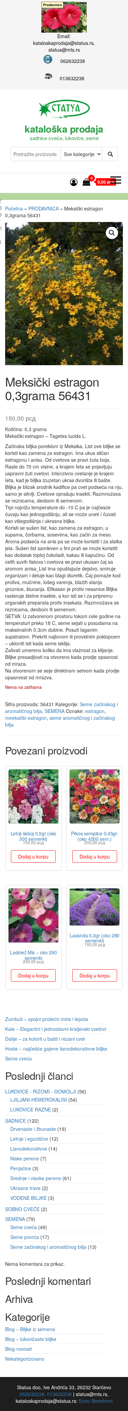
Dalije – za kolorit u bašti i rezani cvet (45, 1038)
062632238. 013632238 (46, 1394)
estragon (94, 711)
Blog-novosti (18, 1348)
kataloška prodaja (64, 129)
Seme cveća (18, 1058)
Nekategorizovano (24, 1358)
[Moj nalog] (74, 181)
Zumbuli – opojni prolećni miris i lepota (46, 1019)
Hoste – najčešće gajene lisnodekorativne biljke (56, 1048)
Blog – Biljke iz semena (30, 1329)
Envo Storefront (96, 1400)
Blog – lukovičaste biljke (30, 1339)
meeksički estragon (26, 717)
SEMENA (55, 711)
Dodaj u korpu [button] (33, 856)
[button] (112, 233)
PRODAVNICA (43, 208)
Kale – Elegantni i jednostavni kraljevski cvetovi (55, 1028)
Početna (14, 208)
